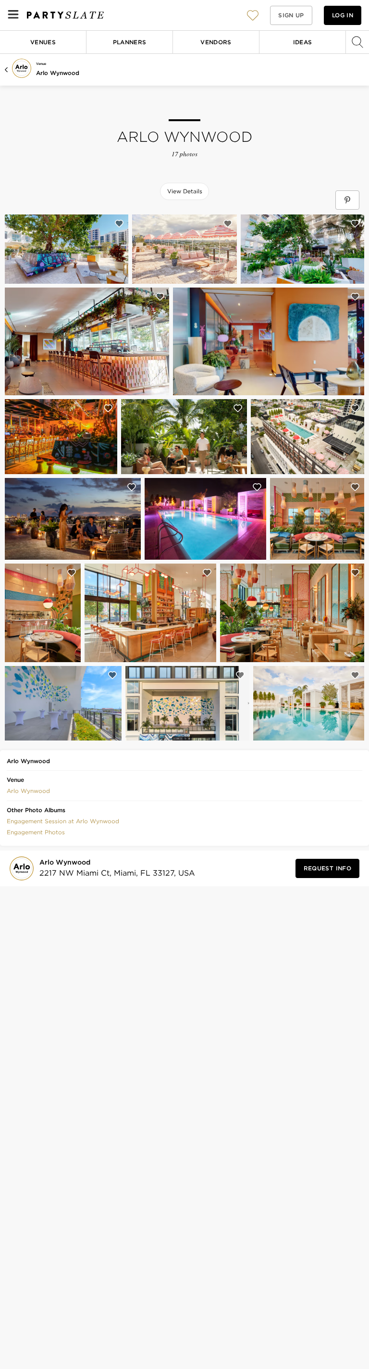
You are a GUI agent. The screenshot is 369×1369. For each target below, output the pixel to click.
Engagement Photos (36, 832)
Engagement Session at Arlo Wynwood (63, 821)
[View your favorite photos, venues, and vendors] (252, 15)
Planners (130, 42)
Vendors (216, 42)
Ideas (302, 42)
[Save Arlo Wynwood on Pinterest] (347, 200)
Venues (43, 42)
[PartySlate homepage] (65, 15)
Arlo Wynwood (57, 72)
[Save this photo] (119, 223)
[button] (252, 15)
